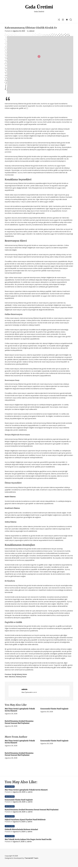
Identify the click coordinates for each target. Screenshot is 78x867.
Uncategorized (9, 786)
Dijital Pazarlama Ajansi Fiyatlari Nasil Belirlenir (25, 819)
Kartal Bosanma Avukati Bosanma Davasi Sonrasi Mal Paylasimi (19, 722)
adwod (31, 31)
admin (24, 689)
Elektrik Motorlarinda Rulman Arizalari (21, 829)
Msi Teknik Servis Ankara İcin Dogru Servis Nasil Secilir (28, 839)
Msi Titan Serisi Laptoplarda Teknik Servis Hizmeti (20, 710)
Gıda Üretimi (39, 6)
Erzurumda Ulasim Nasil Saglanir (54, 709)
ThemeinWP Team (31, 858)
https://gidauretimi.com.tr (29, 692)
